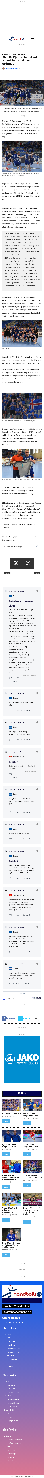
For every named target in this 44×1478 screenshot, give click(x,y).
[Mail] (10, 1322)
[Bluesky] (22, 1322)
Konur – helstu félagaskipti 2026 (30, 1115)
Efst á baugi (6, 54)
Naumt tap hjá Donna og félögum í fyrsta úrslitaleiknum (11, 1245)
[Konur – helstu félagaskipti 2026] (32, 1105)
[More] (36, 1018)
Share (18, 678)
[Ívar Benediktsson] (4, 68)
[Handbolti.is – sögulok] (11, 1105)
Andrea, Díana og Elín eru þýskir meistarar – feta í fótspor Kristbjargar (32, 1211)
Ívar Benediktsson (12, 68)
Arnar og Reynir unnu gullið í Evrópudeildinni (32, 1176)
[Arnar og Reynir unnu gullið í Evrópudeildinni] (32, 1166)
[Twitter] (13, 1322)
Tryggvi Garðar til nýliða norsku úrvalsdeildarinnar (10, 1210)
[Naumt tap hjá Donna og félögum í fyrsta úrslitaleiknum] (11, 1234)
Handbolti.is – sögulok (11, 1114)
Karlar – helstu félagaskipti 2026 (30, 1146)
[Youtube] (19, 1322)
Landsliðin (21, 54)
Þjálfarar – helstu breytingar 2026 (9, 1146)
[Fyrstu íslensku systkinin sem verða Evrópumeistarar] (11, 1166)
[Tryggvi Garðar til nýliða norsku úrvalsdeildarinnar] (11, 1199)
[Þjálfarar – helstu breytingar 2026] (11, 1136)
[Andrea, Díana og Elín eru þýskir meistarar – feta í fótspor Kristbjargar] (32, 1199)
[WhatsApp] (16, 1322)
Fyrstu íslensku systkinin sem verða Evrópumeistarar (10, 1177)
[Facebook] (4, 1322)
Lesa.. (6, 1121)
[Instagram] (7, 1322)
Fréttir (14, 54)
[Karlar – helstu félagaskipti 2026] (32, 1136)
